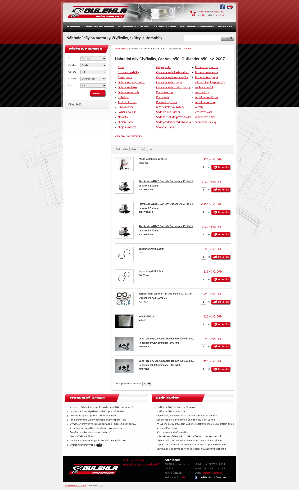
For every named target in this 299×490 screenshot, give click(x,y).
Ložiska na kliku (127, 112)
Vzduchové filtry (205, 117)
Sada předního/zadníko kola (173, 122)
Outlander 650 (175, 49)
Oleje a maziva (127, 127)
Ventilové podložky (206, 97)
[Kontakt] (225, 27)
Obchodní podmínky (133, 460)
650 (163, 49)
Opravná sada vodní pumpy (173, 87)
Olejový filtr (163, 67)
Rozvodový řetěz (166, 102)
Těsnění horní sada (206, 72)
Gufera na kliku (127, 87)
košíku (203, 15)
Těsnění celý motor (206, 67)
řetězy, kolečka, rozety (170, 107)
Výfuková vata (203, 112)
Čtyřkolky (144, 49)
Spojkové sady (165, 127)
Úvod (134, 49)
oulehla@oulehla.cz (211, 473)
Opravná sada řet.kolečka (172, 77)
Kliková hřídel (126, 107)
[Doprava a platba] (134, 27)
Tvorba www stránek (75, 485)
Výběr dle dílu (75, 104)
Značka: (72, 65)
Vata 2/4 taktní (147, 316)
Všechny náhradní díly (128, 136)
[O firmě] (72, 27)
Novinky (123, 117)
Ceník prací (125, 77)
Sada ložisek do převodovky (173, 117)
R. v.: (70, 85)
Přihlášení (203, 12)
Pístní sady (162, 97)
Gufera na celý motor (131, 82)
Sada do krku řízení (168, 112)
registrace (219, 12)
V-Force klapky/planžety (210, 82)
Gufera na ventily (128, 92)
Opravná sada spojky (169, 82)
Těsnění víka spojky (206, 77)
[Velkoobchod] (165, 27)
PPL (183, 477)
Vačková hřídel (204, 87)
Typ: (70, 58)
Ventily (199, 107)
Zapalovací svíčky (205, 122)
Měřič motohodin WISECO (153, 159)
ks (209, 167)
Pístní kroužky (164, 92)
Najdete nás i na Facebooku (212, 477)
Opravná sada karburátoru (172, 72)
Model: (72, 78)
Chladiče (123, 97)
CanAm (155, 49)
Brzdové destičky (128, 72)
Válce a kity (202, 92)
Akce (121, 67)
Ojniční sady (125, 122)
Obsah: (72, 72)
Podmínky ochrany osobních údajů (141, 464)
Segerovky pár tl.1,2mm (151, 249)
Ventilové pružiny (205, 102)
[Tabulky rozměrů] (99, 27)
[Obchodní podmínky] (197, 27)
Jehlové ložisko (127, 102)
